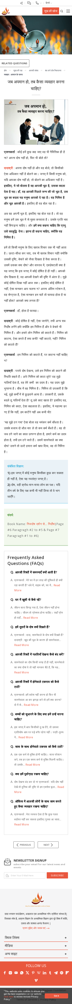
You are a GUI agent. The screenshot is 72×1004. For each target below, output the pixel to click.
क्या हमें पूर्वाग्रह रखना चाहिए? (30, 774)
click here (9, 996)
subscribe (57, 875)
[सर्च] (61, 11)
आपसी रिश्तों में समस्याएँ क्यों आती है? (34, 572)
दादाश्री (8, 168)
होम (5, 70)
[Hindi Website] (5, 11)
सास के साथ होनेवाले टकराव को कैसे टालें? (37, 747)
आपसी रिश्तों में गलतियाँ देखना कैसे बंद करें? (37, 654)
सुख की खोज (50, 11)
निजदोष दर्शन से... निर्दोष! (41, 524)
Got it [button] (56, 996)
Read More (30, 617)
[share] (21, 2)
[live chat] (29, 2)
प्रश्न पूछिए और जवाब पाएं (34, 928)
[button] (12, 999)
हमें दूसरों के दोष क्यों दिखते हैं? (30, 627)
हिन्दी (48, 2)
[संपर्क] (38, 2)
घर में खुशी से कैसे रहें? (26, 600)
